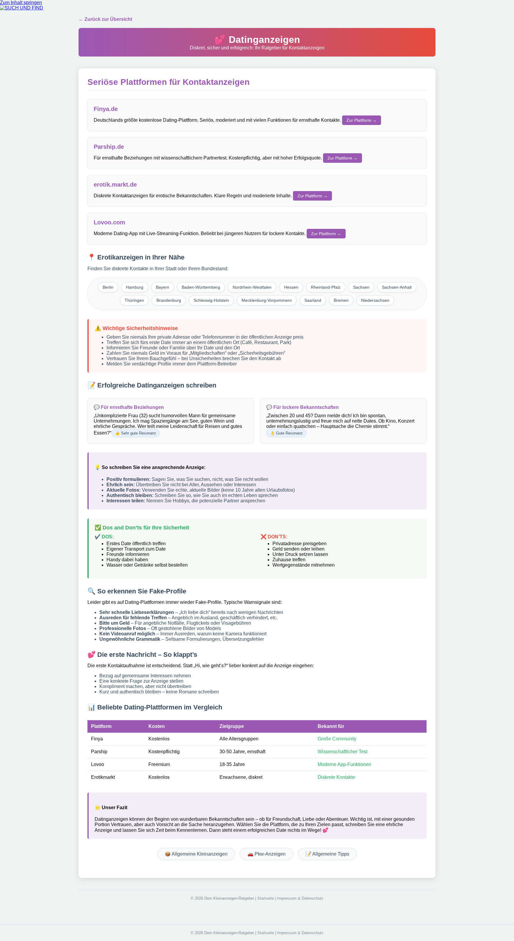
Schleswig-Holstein (211, 300)
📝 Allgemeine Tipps (327, 853)
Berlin (108, 287)
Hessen (291, 287)
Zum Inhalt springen (21, 2)
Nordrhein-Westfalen (252, 287)
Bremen (341, 300)
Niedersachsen (375, 300)
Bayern (162, 287)
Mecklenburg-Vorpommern (267, 300)
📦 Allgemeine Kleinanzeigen (196, 853)
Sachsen (361, 287)
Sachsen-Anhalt (397, 287)
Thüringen (134, 300)
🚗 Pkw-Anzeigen (266, 853)
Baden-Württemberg (201, 287)
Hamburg (134, 287)
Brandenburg (168, 300)
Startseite (265, 898)
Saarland (312, 300)
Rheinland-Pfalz (326, 287)
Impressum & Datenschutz (300, 898)
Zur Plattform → (362, 120)
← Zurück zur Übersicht (105, 19)
